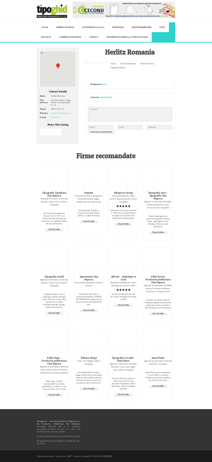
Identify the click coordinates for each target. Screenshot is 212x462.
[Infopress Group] (123, 174)
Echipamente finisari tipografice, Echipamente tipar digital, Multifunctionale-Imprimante (89, 198)
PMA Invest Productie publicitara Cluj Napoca (158, 279)
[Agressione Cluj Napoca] (89, 258)
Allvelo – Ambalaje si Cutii (123, 278)
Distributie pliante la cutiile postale (127, 37)
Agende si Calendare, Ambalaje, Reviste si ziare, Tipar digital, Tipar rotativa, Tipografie (123, 366)
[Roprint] (89, 174)
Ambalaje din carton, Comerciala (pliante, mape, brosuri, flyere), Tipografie (54, 201)
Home (113, 63)
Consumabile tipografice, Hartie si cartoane (89, 284)
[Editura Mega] (89, 339)
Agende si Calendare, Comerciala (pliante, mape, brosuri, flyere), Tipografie (54, 282)
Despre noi (118, 27)
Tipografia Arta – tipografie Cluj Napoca (158, 195)
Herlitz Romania (147, 63)
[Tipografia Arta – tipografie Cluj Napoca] (158, 174)
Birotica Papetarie (128, 63)
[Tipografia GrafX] (54, 258)
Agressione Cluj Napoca (89, 278)
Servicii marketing (141, 27)
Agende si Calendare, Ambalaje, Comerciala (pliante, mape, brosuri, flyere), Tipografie (158, 204)
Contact (94, 37)
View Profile (54, 229)
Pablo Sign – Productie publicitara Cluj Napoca (54, 360)
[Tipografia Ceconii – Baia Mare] (123, 339)
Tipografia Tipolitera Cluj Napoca (54, 194)
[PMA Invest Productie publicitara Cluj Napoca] (158, 258)
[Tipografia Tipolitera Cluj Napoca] (54, 174)
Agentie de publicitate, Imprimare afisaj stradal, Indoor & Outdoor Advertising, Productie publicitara (54, 369)
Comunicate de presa (70, 37)
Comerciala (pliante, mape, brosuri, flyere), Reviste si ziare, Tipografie (123, 198)
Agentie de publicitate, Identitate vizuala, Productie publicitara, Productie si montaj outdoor (158, 288)
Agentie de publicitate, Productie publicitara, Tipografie (158, 362)
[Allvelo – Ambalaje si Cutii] (123, 258)
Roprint (88, 192)
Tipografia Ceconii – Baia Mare (123, 359)
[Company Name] (54, 185)
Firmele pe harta (65, 27)
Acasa (45, 27)
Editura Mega (89, 357)
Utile (162, 27)
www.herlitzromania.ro (61, 113)
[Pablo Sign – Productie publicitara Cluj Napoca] (54, 339)
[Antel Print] (158, 339)
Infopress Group (123, 192)
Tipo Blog (46, 37)
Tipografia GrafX (54, 276)
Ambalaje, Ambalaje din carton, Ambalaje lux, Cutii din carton (123, 284)
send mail (55, 117)
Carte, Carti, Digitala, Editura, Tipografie (89, 362)
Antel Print (158, 357)
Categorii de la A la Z (93, 27)
